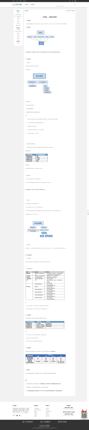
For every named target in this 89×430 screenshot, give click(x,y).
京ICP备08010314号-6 (43, 426)
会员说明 (18, 16)
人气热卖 (26, 4)
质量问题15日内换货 (37, 409)
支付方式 (47, 414)
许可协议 (35, 414)
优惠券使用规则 (18, 25)
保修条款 (18, 33)
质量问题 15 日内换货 (18, 31)
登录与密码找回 (48, 411)
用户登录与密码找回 (18, 14)
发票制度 (18, 23)
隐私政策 (18, 38)
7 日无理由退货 (18, 29)
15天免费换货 (46, 421)
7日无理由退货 (36, 408)
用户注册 (18, 12)
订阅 (74, 10)
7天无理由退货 (28, 421)
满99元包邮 (63, 421)
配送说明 (18, 21)
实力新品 (32, 4)
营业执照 (48, 426)
